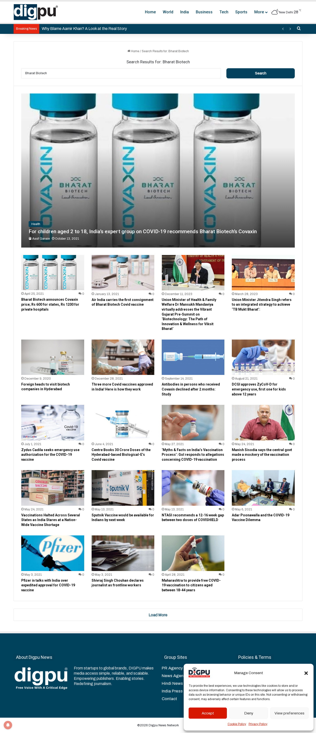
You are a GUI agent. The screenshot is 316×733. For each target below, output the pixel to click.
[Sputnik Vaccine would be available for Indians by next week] (123, 487)
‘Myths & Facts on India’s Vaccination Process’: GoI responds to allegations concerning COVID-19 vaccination (193, 454)
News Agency (175, 675)
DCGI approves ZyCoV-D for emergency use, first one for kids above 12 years (259, 389)
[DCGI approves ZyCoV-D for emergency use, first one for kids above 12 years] (263, 357)
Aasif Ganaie (41, 238)
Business (204, 12)
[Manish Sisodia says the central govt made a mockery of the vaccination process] (263, 422)
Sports (241, 12)
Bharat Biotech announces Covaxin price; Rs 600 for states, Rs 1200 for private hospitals (50, 304)
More (259, 12)
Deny (248, 713)
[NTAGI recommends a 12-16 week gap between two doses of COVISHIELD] (193, 487)
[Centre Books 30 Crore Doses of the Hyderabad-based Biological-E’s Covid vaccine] (123, 422)
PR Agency (172, 668)
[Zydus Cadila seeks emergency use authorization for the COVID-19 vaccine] (52, 422)
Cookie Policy (237, 724)
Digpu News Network (163, 725)
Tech (223, 12)
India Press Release (181, 691)
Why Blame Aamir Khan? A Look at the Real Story (84, 28)
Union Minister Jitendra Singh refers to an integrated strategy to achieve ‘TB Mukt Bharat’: (262, 304)
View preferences (289, 713)
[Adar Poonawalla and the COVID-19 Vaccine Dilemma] (263, 487)
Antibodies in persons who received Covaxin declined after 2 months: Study (191, 389)
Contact (169, 698)
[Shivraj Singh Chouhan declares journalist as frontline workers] (123, 553)
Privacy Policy (258, 724)
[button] (306, 673)
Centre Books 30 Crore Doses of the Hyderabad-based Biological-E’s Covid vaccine (121, 454)
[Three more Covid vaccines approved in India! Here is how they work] (123, 357)
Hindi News (172, 683)
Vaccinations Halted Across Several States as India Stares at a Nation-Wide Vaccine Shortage (50, 520)
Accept (208, 713)
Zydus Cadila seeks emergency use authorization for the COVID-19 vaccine (50, 454)
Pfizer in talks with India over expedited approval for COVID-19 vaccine (48, 585)
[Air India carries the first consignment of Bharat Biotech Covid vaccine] (123, 272)
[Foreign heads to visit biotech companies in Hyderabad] (52, 357)
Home (150, 12)
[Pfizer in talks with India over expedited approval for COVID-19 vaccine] (52, 553)
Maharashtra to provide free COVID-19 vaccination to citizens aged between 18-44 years (191, 585)
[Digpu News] (36, 12)
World (168, 12)
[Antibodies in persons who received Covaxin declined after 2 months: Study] (193, 357)
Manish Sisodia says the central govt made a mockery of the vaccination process (262, 454)
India (184, 12)
